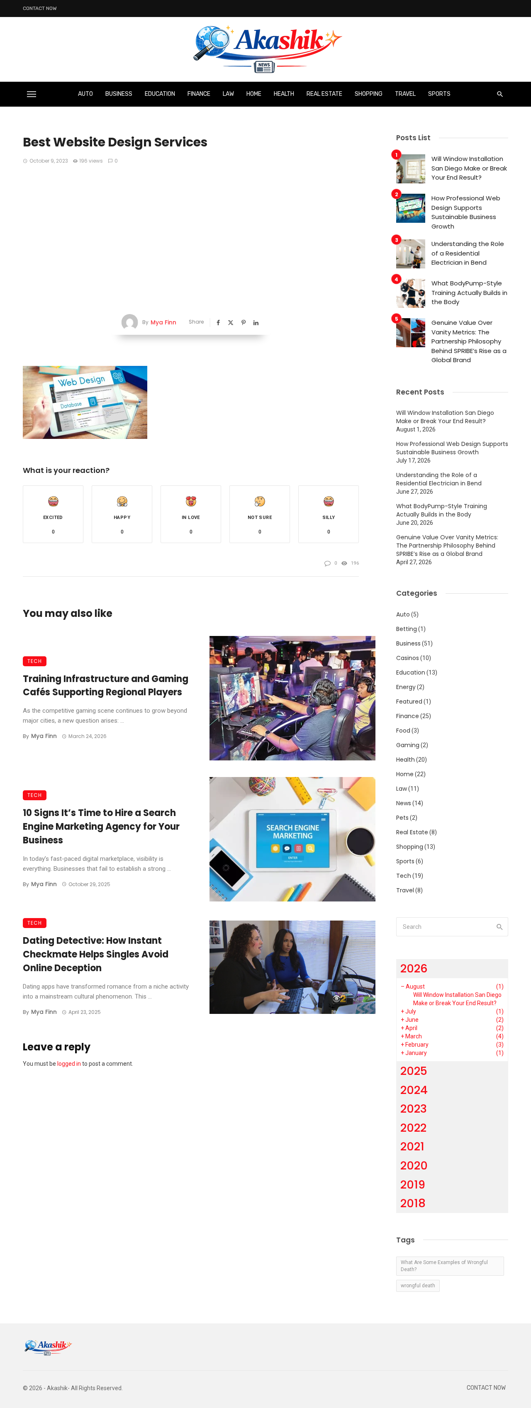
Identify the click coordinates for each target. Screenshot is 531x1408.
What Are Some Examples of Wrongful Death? (444, 1265)
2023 (413, 1109)
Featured (409, 701)
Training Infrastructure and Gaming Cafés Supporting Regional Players (105, 685)
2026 (414, 968)
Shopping (368, 93)
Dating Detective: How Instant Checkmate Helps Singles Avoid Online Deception (95, 954)
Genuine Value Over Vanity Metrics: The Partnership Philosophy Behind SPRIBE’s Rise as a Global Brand (469, 341)
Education (160, 93)
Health (284, 93)
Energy (406, 687)
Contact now (40, 8)
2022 (413, 1128)
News (403, 803)
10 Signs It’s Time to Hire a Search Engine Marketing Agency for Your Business (101, 826)
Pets (402, 818)
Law (228, 93)
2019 (412, 1185)
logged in (69, 1063)
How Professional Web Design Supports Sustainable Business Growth (465, 212)
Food (403, 730)
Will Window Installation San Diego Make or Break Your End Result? (469, 168)
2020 (414, 1165)
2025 (413, 1071)
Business (118, 93)
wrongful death (418, 1286)
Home (253, 93)
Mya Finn (163, 322)
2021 (412, 1146)
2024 (414, 1090)
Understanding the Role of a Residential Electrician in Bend (467, 253)
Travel (405, 93)
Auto (85, 93)
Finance (199, 93)
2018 (413, 1203)
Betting (406, 629)
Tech (34, 661)
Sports (439, 93)
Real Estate (324, 93)
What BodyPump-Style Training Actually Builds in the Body (469, 292)
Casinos (407, 658)
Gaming (407, 745)
